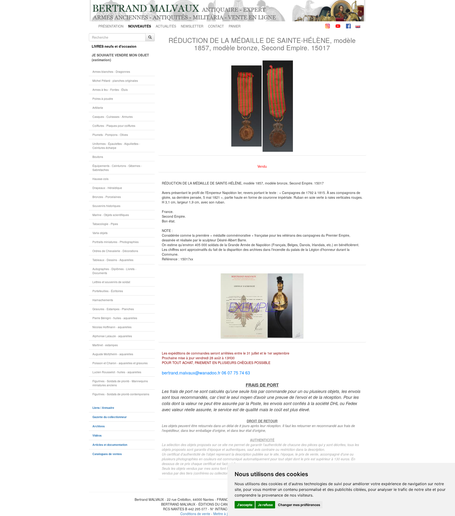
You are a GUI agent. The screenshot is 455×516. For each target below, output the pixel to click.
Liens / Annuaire (103, 408)
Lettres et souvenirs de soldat (111, 282)
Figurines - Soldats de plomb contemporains (120, 394)
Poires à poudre (102, 99)
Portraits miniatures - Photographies (115, 242)
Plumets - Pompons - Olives (110, 135)
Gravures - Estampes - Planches (113, 309)
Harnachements (102, 300)
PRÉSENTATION (110, 26)
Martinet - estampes (105, 345)
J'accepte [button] (244, 505)
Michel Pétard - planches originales (115, 80)
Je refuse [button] (265, 505)
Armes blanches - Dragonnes (111, 71)
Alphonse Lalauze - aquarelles (112, 336)
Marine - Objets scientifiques (110, 215)
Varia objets (100, 233)
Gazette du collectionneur (109, 417)
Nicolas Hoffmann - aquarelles (112, 327)
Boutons (97, 157)
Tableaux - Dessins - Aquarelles (112, 260)
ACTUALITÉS (166, 26)
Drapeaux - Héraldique (107, 188)
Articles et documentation (109, 445)
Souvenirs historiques (106, 206)
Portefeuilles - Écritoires (107, 291)
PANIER (235, 26)
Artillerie (97, 108)
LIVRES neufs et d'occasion (114, 46)
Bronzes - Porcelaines (106, 197)
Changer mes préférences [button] (299, 505)
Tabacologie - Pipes (105, 224)
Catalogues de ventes (107, 454)
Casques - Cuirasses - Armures (112, 117)
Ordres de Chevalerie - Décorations (115, 251)
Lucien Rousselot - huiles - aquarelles (116, 372)
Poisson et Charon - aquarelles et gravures (120, 363)
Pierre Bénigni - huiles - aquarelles (114, 318)
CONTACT (216, 26)
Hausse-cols (100, 179)
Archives (98, 426)
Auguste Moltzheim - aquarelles (112, 354)
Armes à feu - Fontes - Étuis (110, 90)
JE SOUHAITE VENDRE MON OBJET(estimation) (120, 57)
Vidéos (97, 435)
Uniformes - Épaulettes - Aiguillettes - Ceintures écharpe (116, 146)
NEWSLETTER (192, 26)
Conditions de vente (195, 513)
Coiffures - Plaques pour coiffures (113, 126)
